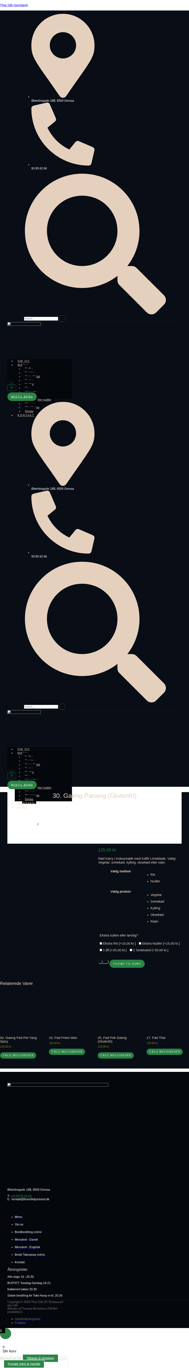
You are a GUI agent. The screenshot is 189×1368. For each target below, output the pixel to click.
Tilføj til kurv (127, 963)
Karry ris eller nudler (38, 399)
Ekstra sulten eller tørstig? (119, 935)
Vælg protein (121, 891)
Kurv (23, 807)
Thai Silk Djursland (14, 5)
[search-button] (62, 318)
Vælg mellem (120, 871)
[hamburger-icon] (83, 360)
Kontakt (26, 415)
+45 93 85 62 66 (21, 1195)
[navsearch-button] (95, 313)
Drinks (29, 411)
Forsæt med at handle (24, 1364)
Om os (24, 361)
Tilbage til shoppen (40, 1358)
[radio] (169, 874)
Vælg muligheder (18, 1055)
